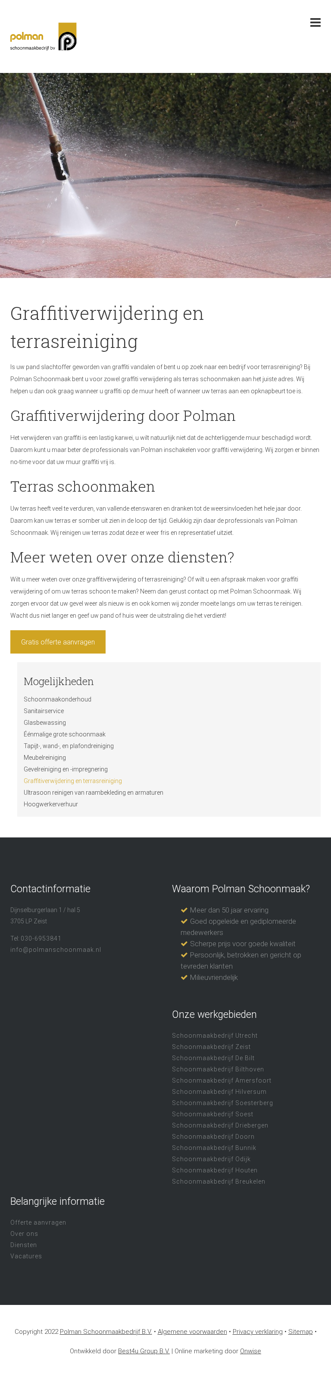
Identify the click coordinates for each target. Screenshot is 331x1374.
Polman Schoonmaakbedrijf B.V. (106, 1332)
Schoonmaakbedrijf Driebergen (220, 1125)
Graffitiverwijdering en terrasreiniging (73, 780)
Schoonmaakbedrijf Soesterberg (222, 1102)
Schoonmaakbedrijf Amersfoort (222, 1080)
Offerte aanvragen (38, 1222)
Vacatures (26, 1256)
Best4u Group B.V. (144, 1351)
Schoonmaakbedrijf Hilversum (219, 1091)
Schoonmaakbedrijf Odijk (211, 1159)
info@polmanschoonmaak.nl (55, 949)
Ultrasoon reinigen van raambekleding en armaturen (93, 792)
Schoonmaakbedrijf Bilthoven (218, 1069)
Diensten (23, 1244)
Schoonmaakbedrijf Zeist (211, 1046)
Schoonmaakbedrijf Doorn (213, 1136)
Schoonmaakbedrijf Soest (212, 1114)
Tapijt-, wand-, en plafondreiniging (69, 745)
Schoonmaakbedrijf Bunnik (214, 1147)
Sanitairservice (44, 711)
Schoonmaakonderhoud (57, 699)
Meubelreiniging (45, 757)
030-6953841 (41, 938)
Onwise (250, 1351)
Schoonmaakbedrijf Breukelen (218, 1181)
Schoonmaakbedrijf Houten (215, 1170)
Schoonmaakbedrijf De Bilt (213, 1058)
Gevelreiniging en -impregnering (66, 769)
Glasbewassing (45, 722)
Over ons (24, 1233)
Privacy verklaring (258, 1332)
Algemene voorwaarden (192, 1332)
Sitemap (300, 1332)
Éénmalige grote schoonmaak (65, 734)
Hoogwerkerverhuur (51, 804)
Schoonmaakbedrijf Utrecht (215, 1035)
